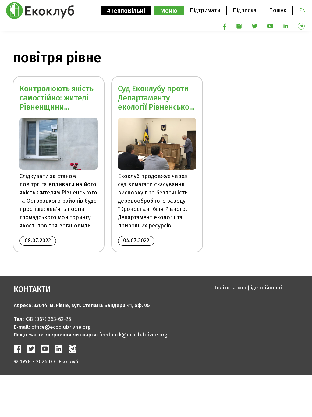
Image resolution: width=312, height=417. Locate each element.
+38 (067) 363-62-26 (48, 319)
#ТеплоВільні (126, 10)
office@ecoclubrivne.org (60, 327)
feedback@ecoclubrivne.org (133, 335)
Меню (168, 10)
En (302, 10)
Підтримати (205, 10)
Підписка (245, 10)
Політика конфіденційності (247, 288)
